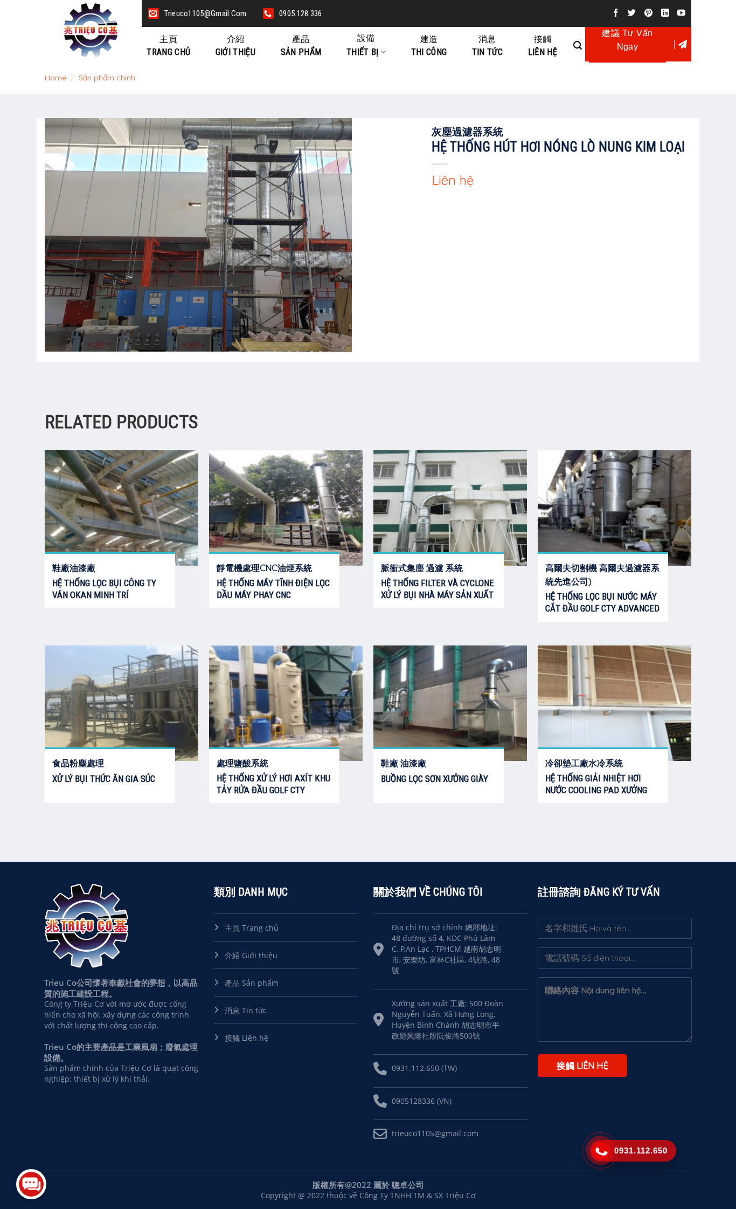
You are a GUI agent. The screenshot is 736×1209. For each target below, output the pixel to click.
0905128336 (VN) (422, 1101)
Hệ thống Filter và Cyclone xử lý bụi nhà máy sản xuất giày (437, 595)
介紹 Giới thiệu (251, 955)
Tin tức (487, 45)
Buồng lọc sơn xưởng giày (434, 778)
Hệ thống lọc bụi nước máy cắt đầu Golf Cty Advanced (602, 602)
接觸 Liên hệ (246, 1038)
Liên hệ (542, 45)
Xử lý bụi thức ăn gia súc (103, 778)
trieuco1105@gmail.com (435, 1133)
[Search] (577, 44)
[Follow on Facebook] (617, 13)
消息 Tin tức (246, 1010)
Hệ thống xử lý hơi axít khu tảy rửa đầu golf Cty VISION (273, 790)
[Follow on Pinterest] (650, 13)
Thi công (429, 45)
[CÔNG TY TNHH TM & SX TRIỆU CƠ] (93, 30)
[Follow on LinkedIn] (666, 13)
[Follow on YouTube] (683, 13)
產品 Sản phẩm (252, 983)
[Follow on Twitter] (633, 13)
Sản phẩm (301, 45)
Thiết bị (362, 45)
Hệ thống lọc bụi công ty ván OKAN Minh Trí (104, 589)
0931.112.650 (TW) (424, 1068)
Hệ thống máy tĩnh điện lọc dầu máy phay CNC (273, 589)
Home (55, 78)
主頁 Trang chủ (252, 928)
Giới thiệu (235, 45)
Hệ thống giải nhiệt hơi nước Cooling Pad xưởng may (596, 790)
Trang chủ (168, 45)
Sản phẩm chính (107, 78)
